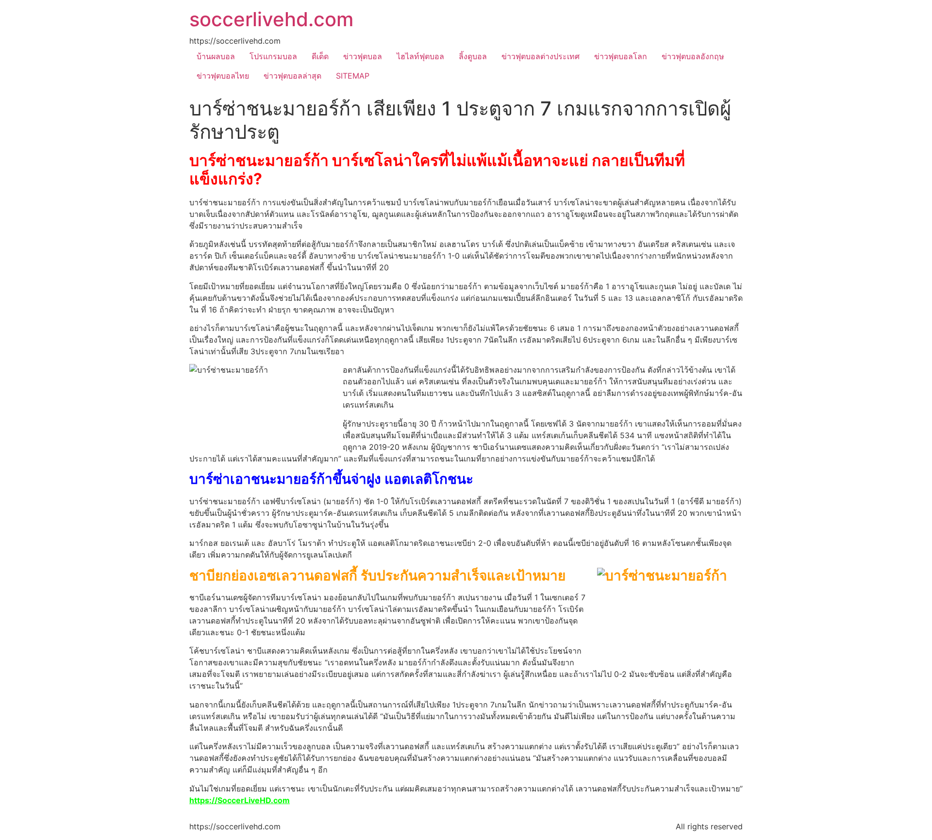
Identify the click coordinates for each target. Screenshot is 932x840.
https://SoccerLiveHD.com (239, 800)
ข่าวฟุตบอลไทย (223, 76)
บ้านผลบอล (216, 56)
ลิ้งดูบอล (473, 56)
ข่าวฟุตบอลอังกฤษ (693, 56)
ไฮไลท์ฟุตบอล (420, 56)
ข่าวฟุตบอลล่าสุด (292, 76)
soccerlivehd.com (271, 19)
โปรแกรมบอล (273, 56)
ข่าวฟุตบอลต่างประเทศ (540, 56)
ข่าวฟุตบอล (362, 56)
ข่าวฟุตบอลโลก (620, 56)
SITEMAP (352, 76)
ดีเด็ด (320, 56)
